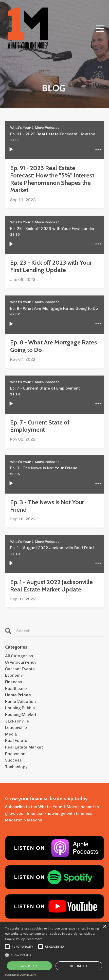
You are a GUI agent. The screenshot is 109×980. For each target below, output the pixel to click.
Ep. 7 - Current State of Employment (39, 426)
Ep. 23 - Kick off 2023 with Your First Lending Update (51, 266)
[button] (54, 955)
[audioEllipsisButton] (98, 149)
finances (13, 681)
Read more (34, 939)
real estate (16, 740)
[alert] (54, 951)
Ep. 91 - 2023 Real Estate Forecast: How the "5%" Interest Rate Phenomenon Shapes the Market (52, 179)
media (11, 734)
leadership (16, 727)
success (13, 760)
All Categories (19, 655)
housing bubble (20, 707)
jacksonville (17, 721)
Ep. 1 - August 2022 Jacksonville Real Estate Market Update (51, 585)
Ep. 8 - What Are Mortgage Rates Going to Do (53, 346)
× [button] (104, 927)
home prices (18, 694)
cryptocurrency (20, 662)
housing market (20, 714)
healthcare (16, 688)
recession (15, 753)
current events (20, 668)
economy (14, 675)
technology (16, 766)
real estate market (24, 747)
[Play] (11, 149)
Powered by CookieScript (20, 974)
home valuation (20, 701)
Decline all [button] (79, 966)
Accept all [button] (29, 966)
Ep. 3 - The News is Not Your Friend (47, 506)
